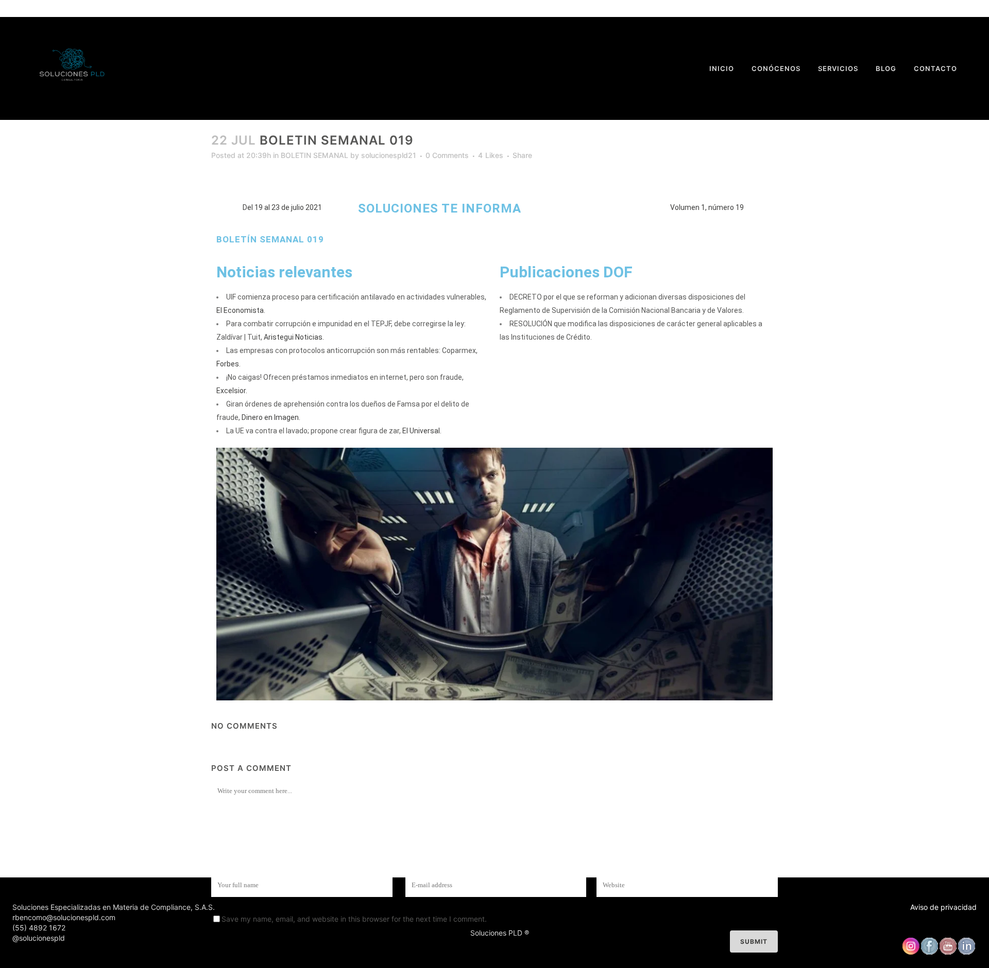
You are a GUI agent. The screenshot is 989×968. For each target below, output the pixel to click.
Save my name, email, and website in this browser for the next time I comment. (354, 918)
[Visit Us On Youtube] (948, 952)
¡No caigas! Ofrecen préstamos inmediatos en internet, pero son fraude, (345, 377)
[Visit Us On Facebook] (929, 952)
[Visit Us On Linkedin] (966, 952)
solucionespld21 (388, 155)
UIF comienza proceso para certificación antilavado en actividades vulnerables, (356, 297)
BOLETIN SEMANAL (314, 155)
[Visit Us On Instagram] (910, 952)
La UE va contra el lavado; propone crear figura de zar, (313, 431)
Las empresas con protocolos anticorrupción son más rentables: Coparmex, (352, 350)
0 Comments (447, 155)
